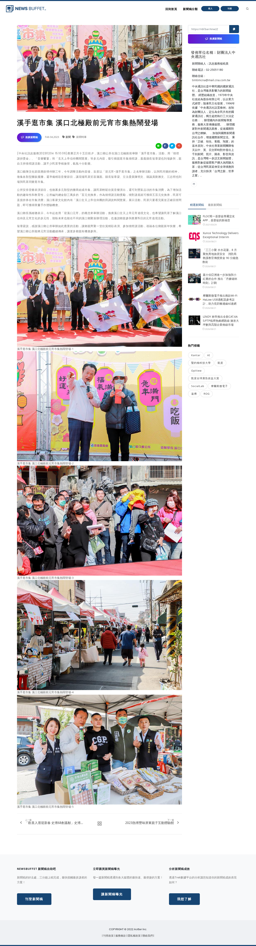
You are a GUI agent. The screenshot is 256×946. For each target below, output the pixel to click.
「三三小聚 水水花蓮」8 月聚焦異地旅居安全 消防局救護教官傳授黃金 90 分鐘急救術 (220, 256)
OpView (196, 370)
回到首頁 (171, 9)
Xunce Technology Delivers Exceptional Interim (221, 235)
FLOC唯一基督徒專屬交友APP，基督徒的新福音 (219, 218)
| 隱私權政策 (133, 936)
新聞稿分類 (190, 9)
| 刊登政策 (108, 936)
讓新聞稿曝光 (112, 894)
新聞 (68, 137)
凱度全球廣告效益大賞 (205, 378)
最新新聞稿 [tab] (215, 205)
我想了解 (184, 899)
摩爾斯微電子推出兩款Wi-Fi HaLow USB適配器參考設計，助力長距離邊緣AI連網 (220, 299)
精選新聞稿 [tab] (197, 205)
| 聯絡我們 (147, 936)
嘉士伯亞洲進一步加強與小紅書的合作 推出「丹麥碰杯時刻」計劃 (220, 279)
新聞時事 (81, 137)
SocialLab (197, 386)
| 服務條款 (120, 936)
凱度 (220, 363)
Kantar (195, 355)
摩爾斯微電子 (219, 386)
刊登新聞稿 (34, 899)
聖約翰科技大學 (201, 363)
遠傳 (194, 393)
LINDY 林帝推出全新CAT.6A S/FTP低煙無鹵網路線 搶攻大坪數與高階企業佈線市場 (221, 320)
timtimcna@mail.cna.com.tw (211, 80)
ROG (207, 393)
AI (208, 355)
